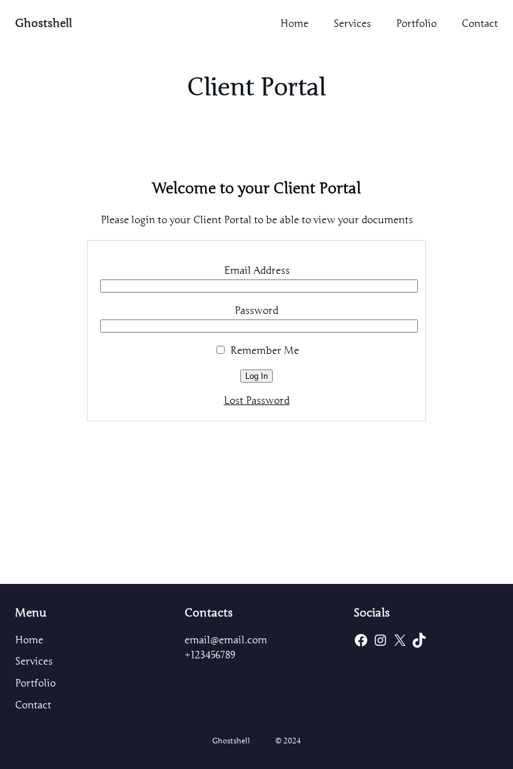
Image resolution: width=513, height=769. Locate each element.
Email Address (257, 270)
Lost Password (257, 401)
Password (256, 310)
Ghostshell (43, 23)
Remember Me (263, 350)
